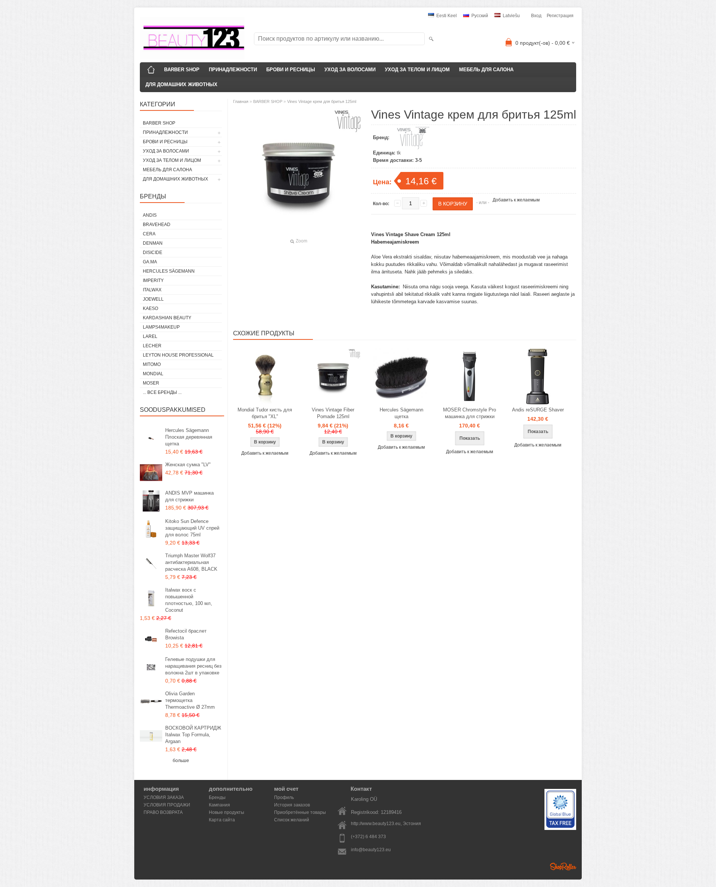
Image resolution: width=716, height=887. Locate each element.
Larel (150, 336)
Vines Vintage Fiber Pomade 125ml (333, 413)
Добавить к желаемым (516, 200)
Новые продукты (226, 812)
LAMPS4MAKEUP (161, 327)
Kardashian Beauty (167, 317)
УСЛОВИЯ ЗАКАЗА (164, 797)
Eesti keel (446, 15)
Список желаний (291, 819)
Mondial (153, 373)
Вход (536, 15)
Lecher (152, 345)
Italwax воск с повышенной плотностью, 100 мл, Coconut (188, 600)
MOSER (151, 383)
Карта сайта (222, 819)
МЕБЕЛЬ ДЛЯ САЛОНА (486, 69)
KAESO (150, 308)
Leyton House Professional (178, 355)
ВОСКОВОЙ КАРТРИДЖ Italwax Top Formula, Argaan (193, 734)
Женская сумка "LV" (188, 464)
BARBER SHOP (182, 69)
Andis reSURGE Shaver (538, 410)
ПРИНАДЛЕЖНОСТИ (233, 69)
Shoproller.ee (563, 866)
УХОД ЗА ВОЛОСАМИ (350, 69)
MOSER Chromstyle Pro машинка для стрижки (469, 413)
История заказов (292, 805)
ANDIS (150, 215)
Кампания (219, 805)
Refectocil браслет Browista (186, 634)
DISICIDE (152, 252)
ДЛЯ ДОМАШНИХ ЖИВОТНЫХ (181, 84)
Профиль (284, 797)
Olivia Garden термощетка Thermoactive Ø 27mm (190, 700)
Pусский (479, 15)
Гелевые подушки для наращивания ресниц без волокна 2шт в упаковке (193, 666)
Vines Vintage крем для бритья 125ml (321, 101)
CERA (149, 233)
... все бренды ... (162, 392)
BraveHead (156, 224)
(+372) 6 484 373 (368, 836)
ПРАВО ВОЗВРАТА (163, 812)
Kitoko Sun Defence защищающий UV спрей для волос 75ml (192, 527)
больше (181, 760)
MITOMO (152, 364)
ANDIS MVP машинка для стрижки (189, 496)
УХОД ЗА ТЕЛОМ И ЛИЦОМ (417, 69)
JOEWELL (153, 299)
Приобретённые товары (300, 812)
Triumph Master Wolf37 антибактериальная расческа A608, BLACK (191, 562)
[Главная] (151, 69)
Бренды (217, 797)
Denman (153, 243)
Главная (240, 101)
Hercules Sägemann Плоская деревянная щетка (188, 436)
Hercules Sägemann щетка (401, 413)
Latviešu (511, 15)
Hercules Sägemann (169, 271)
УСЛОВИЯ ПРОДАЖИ (167, 805)
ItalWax (152, 289)
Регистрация (560, 15)
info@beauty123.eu (371, 849)
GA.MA (150, 261)
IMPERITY (153, 280)
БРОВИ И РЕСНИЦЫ (290, 69)
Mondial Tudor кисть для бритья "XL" (265, 413)
